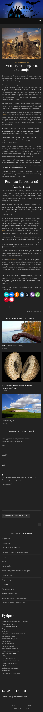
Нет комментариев (34, 311)
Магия (4, 561)
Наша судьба (7, 575)
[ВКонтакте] (11, 294)
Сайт (3, 465)
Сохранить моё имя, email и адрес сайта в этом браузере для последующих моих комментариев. (20, 478)
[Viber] (32, 294)
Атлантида (12, 260)
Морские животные (9, 653)
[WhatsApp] (37, 294)
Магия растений (8, 646)
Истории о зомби (8, 557)
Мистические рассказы (10, 648)
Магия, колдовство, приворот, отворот (16, 571)
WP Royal (26, 708)
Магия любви (6, 566)
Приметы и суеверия (9, 663)
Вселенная (6, 543)
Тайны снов (6, 671)
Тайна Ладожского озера (13, 345)
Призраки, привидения (10, 661)
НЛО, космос (6, 656)
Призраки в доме (8, 589)
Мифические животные (10, 651)
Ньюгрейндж (8, 420)
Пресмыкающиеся (8, 658)
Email (4, 455)
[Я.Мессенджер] (6, 294)
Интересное (6, 631)
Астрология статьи (9, 624)
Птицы (4, 666)
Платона (5, 115)
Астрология (6, 538)
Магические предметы (10, 639)
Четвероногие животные (11, 673)
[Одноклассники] (16, 294)
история (5, 307)
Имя (4, 445)
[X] (27, 294)
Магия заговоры (8, 643)
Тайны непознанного (9, 594)
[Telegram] (22, 294)
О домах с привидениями (11, 580)
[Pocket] (11, 299)
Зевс (4, 230)
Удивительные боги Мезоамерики (14, 598)
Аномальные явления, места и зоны (15, 621)
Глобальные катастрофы (11, 548)
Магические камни (8, 636)
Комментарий (7, 484)
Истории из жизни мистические (13, 634)
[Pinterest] (6, 299)
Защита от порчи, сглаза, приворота (15, 552)
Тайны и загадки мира (22, 62)
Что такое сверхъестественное (13, 603)
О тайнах (21, 7)
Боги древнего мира (9, 626)
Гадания (5, 629)
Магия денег (6, 641)
